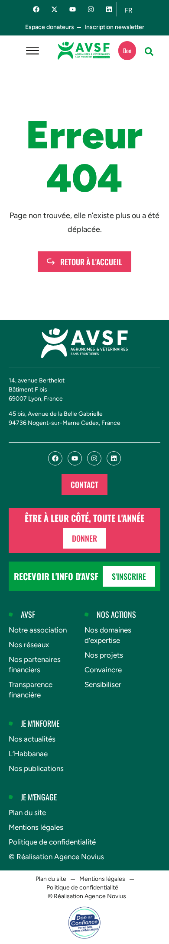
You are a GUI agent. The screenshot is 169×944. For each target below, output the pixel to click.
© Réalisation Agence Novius (56, 856)
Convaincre (103, 669)
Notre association (38, 630)
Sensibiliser (102, 684)
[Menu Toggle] (32, 51)
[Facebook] (36, 9)
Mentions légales (36, 827)
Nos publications (36, 768)
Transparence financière (30, 689)
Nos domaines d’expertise (107, 635)
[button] (149, 51)
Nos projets (103, 655)
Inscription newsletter (114, 27)
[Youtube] (72, 9)
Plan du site (27, 812)
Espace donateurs (49, 27)
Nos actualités (32, 739)
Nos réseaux (29, 644)
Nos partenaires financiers (35, 664)
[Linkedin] (109, 9)
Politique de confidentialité (52, 842)
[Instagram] (91, 9)
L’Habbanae (28, 753)
